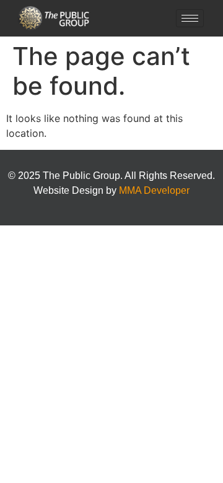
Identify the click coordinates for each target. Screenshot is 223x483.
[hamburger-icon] (190, 18)
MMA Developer (154, 190)
